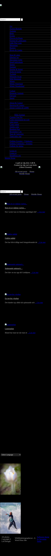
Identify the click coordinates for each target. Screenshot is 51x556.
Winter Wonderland (17, 86)
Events (12, 36)
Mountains (14, 45)
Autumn (13, 31)
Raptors (13, 48)
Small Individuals (16, 62)
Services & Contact (17, 105)
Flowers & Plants (16, 38)
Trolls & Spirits (15, 72)
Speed (12, 98)
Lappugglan (9, 329)
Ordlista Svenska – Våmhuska (21, 141)
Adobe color (14, 127)
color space (14, 122)
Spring (12, 65)
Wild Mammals (15, 79)
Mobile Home (10, 158)
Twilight (13, 74)
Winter (12, 81)
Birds (12, 33)
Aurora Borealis (16, 29)
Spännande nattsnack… (14, 268)
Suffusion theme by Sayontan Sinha (43, 539)
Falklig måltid (10, 238)
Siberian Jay (14, 57)
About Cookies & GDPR (19, 108)
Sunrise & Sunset (16, 69)
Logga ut (13, 153)
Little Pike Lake (16, 43)
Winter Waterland (16, 84)
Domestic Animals (16, 93)
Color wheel (14, 124)
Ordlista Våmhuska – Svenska (21, 144)
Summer (13, 67)
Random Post (15, 129)
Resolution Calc (16, 132)
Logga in (13, 151)
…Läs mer (41, 212)
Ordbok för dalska (16, 146)
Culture (12, 91)
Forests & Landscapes (18, 41)
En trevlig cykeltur (12, 298)
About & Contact (16, 103)
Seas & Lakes (15, 55)
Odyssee (13, 96)
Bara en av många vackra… (15, 208)
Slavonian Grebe (16, 60)
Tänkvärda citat (15, 136)
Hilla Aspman (20, 115)
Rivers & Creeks (16, 50)
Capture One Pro (16, 117)
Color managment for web (19, 120)
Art (11, 26)
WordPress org (15, 156)
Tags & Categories (17, 134)
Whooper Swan (15, 77)
